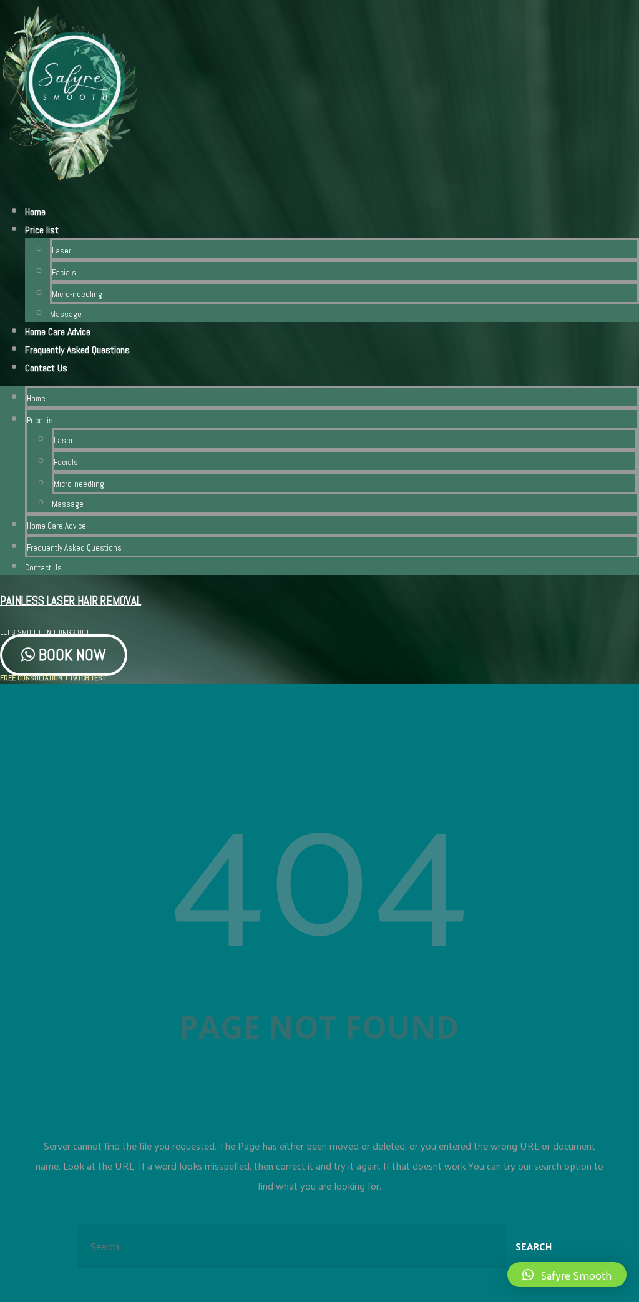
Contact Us (46, 367)
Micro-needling (77, 294)
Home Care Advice (57, 331)
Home (35, 211)
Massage (66, 314)
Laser (61, 250)
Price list (42, 230)
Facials (64, 272)
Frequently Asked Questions (77, 349)
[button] (567, 1274)
